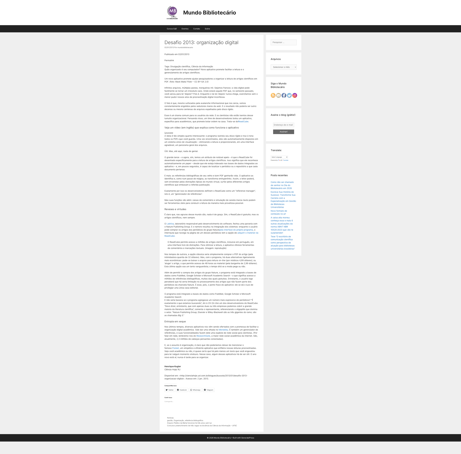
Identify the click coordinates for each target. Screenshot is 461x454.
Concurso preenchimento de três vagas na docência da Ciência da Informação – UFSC (202, 426)
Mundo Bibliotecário (209, 12)
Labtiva (170, 224)
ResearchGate (203, 336)
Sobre (207, 29)
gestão (170, 420)
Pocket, (175, 348)
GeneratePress (247, 438)
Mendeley (223, 330)
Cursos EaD (172, 29)
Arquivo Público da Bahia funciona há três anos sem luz (189, 423)
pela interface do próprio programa (236, 230)
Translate (285, 160)
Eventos (185, 29)
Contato (196, 29)
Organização (179, 420)
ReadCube (243, 121)
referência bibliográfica (194, 420)
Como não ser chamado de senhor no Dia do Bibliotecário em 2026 (282, 185)
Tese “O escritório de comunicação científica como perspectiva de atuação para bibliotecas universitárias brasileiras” (283, 242)
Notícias (170, 418)
